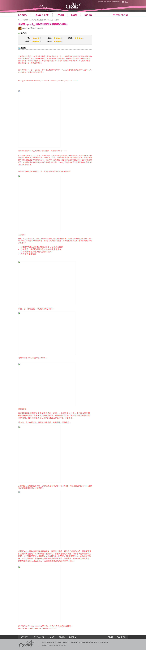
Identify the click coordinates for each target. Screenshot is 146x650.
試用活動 (25, 20)
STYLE (109, 2)
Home (20, 20)
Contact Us (104, 642)
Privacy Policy (62, 642)
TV (105, 2)
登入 (126, 2)
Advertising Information (89, 642)
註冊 (123, 2)
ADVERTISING (116, 2)
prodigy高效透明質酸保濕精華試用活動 (41, 20)
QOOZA (100, 2)
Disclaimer (74, 642)
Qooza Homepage (48, 642)
